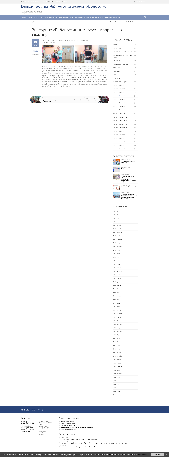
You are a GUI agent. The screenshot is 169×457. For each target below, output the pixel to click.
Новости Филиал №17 (120, 142)
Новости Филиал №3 (119, 92)
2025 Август (117, 352)
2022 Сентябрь (117, 229)
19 (136, 22)
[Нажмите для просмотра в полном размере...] (58, 54)
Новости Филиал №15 (120, 134)
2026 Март (116, 377)
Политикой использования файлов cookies (121, 455)
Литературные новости (120, 64)
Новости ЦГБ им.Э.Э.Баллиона (122, 51)
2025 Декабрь (117, 366)
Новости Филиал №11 (120, 120)
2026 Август (117, 395)
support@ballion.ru (26, 431)
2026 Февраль (117, 373)
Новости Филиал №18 (120, 145)
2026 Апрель (117, 381)
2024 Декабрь (117, 324)
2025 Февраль (117, 331)
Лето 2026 (116, 71)
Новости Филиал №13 (120, 127)
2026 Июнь (116, 388)
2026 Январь (117, 370)
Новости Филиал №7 (119, 106)
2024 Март (116, 292)
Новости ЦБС (117, 48)
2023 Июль (116, 264)
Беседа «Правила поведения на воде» (85, 99)
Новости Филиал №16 (120, 138)
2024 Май (116, 299)
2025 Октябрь (117, 359)
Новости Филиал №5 (119, 99)
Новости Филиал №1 (119, 85)
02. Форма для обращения (67, 423)
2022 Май (116, 214)
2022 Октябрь (117, 232)
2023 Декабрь (117, 282)
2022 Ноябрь (117, 236)
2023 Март (116, 250)
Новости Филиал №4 (119, 96)
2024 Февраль (117, 289)
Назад (34, 22)
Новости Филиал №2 (119, 89)
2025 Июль (116, 349)
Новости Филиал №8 (119, 110)
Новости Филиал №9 (119, 113)
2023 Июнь (116, 260)
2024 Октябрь (117, 317)
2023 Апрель (117, 253)
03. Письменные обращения (67, 425)
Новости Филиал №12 (120, 124)
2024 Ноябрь (117, 321)
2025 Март (116, 335)
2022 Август (117, 225)
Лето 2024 (116, 78)
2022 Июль (116, 222)
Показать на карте (43, 437)
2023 (129, 22)
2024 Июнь (116, 303)
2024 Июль (116, 306)
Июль (133, 22)
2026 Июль (116, 391)
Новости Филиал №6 (119, 103)
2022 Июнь (116, 218)
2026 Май (116, 384)
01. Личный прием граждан (67, 421)
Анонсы (115, 44)
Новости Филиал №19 (120, 149)
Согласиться (157, 454)
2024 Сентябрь (118, 313)
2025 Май (116, 342)
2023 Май (116, 257)
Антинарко (116, 60)
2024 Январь (117, 285)
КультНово (116, 67)
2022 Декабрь (117, 239)
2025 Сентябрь (117, 356)
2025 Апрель (117, 338)
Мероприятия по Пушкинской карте (122, 56)
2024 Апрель (117, 296)
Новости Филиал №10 (120, 117)
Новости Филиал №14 (120, 131)
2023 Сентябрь (117, 271)
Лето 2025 (116, 74)
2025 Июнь (116, 345)
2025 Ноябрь (117, 363)
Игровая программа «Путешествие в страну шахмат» (52, 100)
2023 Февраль (117, 246)
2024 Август (117, 310)
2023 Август (117, 268)
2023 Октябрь (117, 275)
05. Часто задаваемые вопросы (68, 429)
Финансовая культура (120, 81)
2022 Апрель (117, 211)
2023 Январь (117, 243)
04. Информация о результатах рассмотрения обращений (76, 427)
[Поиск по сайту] (145, 17)
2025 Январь (117, 328)
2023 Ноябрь (117, 278)
